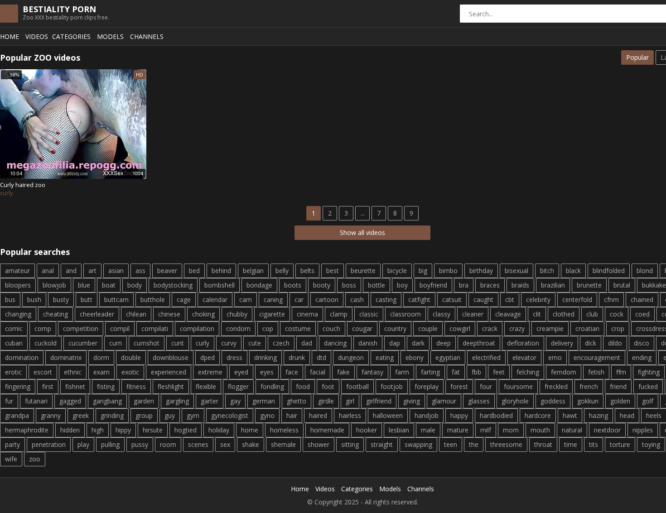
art (92, 270)
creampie (550, 328)
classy (441, 314)
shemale (283, 444)
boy (402, 285)
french (588, 386)
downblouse (170, 357)
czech (281, 343)
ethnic (73, 372)
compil (120, 328)
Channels (147, 36)
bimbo (448, 270)
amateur (17, 270)
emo (555, 357)
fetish (596, 372)
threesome (506, 444)
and (71, 270)
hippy (123, 430)
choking (203, 314)
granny (51, 415)
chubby (237, 314)
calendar (215, 299)
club (592, 314)
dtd (321, 357)
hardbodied (496, 415)
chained (642, 299)
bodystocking (173, 285)
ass (140, 270)
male (428, 430)
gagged (70, 401)
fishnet (75, 386)
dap (394, 343)
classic (368, 314)
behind (221, 270)
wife (11, 459)
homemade (327, 430)
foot (328, 386)
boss (349, 285)
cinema (307, 314)
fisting (106, 386)
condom (238, 328)
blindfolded (609, 270)
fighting (649, 372)
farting (430, 372)
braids (520, 285)
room (168, 444)
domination (22, 357)
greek (80, 415)
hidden (70, 430)
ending (642, 357)
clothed (563, 314)
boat (109, 285)
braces (490, 285)
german (263, 401)
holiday (218, 430)
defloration (523, 343)
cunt (177, 343)
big (423, 270)
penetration (49, 444)
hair (291, 415)
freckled (556, 386)
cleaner (472, 314)
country (395, 328)
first (47, 386)
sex (225, 444)
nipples (642, 430)
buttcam (116, 299)
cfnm (611, 299)
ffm (621, 372)
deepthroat (479, 343)
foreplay (427, 386)
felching (527, 372)
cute (254, 343)
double (131, 357)
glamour (444, 401)
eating (385, 357)
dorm (101, 357)
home (249, 430)
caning (273, 299)
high (98, 430)
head (627, 415)
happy (459, 415)
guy (169, 415)
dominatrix (66, 357)
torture (620, 444)
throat (543, 444)
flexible (206, 386)
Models (110, 36)
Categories (71, 36)
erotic (13, 372)
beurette (363, 270)
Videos (36, 36)
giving (411, 401)
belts (307, 270)
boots (292, 285)
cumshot (146, 343)
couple (428, 328)
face (291, 372)
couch (331, 328)
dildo (615, 343)
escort (43, 372)
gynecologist (229, 415)
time (570, 444)
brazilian (553, 285)
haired (318, 415)
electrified (486, 357)
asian (116, 270)
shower (318, 444)
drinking (265, 357)
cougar (362, 328)
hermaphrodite (26, 430)
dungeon (351, 357)
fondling (272, 386)
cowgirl (459, 328)
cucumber (82, 343)
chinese (169, 314)
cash (357, 299)
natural (572, 430)
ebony (414, 357)
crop (617, 328)
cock (616, 314)
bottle (376, 285)
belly (282, 270)
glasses (479, 401)
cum (115, 343)
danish (367, 343)
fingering (17, 386)
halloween (388, 415)
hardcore (538, 415)
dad (306, 343)
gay (235, 401)
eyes (267, 372)
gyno (267, 415)
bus (10, 299)
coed (642, 314)
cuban (14, 343)
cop (267, 328)
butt (86, 299)
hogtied (185, 430)
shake (250, 444)
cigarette (272, 314)
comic (14, 328)
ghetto (296, 401)
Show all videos (362, 232)
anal (48, 270)
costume (298, 328)
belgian (253, 270)
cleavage (508, 314)
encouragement (597, 357)
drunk (297, 357)
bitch (547, 270)
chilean (136, 314)
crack (489, 328)
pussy (139, 444)
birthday (481, 270)
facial (317, 372)
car (299, 299)
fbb (476, 372)
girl (350, 401)
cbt (509, 299)
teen (450, 444)
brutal (621, 285)
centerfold (577, 299)
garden (144, 401)
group (144, 415)
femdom (563, 372)
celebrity (538, 299)
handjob (427, 415)
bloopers (18, 285)
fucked (648, 386)
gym (193, 415)
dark (418, 343)
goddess (553, 401)
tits (593, 444)
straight (382, 444)
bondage (259, 285)
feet (499, 372)
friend (618, 386)
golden (620, 401)
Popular (637, 57)
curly (202, 343)
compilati (154, 328)
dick (590, 343)
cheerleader (97, 314)
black (573, 270)
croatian (587, 328)
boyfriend (433, 285)
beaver (167, 270)
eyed (241, 372)
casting (386, 299)
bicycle (397, 270)
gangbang (107, 401)
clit (537, 314)
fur (9, 401)
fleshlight (171, 386)
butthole (152, 299)
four (486, 386)
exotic (130, 372)
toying (651, 444)
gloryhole (515, 401)
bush (34, 299)
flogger (238, 386)
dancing (335, 343)
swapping (418, 444)
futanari (36, 401)
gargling (177, 401)
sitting (350, 444)
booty (321, 285)
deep (443, 343)
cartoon (326, 299)
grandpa (17, 415)
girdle (326, 401)
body (134, 285)
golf (647, 401)
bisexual (516, 270)
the (473, 444)
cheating (55, 314)
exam (101, 372)
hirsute (153, 430)
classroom (405, 314)
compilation (197, 328)
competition (80, 328)
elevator (524, 357)
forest (459, 386)
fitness (136, 386)
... (363, 213)
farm (402, 372)
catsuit (452, 299)
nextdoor (607, 430)
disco (641, 343)
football (357, 386)
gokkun (587, 401)
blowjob (54, 285)
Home (9, 36)
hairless (350, 415)
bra (463, 285)
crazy (517, 328)
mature (457, 430)
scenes (198, 444)
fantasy (372, 372)
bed (194, 270)
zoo (34, 459)
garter (209, 401)
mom (511, 430)
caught (483, 299)
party (12, 444)
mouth (540, 430)
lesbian (399, 430)
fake (343, 372)
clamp (338, 314)
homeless (284, 430)
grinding (112, 415)
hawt (570, 415)
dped (207, 357)
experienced (168, 372)
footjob (392, 386)
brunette (589, 285)
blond (645, 270)
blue (84, 285)
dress (234, 357)
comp (42, 328)
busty (61, 299)
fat (456, 372)
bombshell (219, 285)
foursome (518, 386)
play (83, 444)
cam (245, 299)
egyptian (447, 357)
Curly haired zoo (22, 185)
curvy (228, 343)
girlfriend (378, 401)
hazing (598, 415)
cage (184, 299)
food (303, 386)
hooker (366, 430)
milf (485, 430)
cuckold (45, 343)
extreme (210, 372)
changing (18, 314)
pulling (110, 444)
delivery (562, 343)
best (332, 270)
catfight (419, 299)
